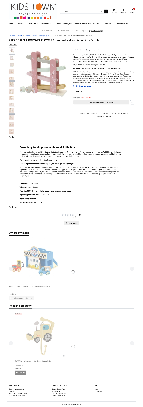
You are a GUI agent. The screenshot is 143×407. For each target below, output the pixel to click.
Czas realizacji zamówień (17, 395)
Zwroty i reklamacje (58, 395)
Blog (96, 389)
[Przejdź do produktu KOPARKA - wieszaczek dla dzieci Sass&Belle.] (41, 335)
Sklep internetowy (70, 404)
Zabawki (19, 35)
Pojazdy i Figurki (44, 35)
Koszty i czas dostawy (16, 389)
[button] (106, 11)
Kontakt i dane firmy (58, 389)
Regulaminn (56, 391)
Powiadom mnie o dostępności (102, 102)
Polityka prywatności (59, 393)
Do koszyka (20, 372)
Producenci (98, 391)
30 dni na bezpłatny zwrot (18, 393)
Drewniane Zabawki (31, 35)
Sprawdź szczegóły (96, 31)
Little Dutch (13, 45)
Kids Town (12, 35)
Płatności (12, 391)
